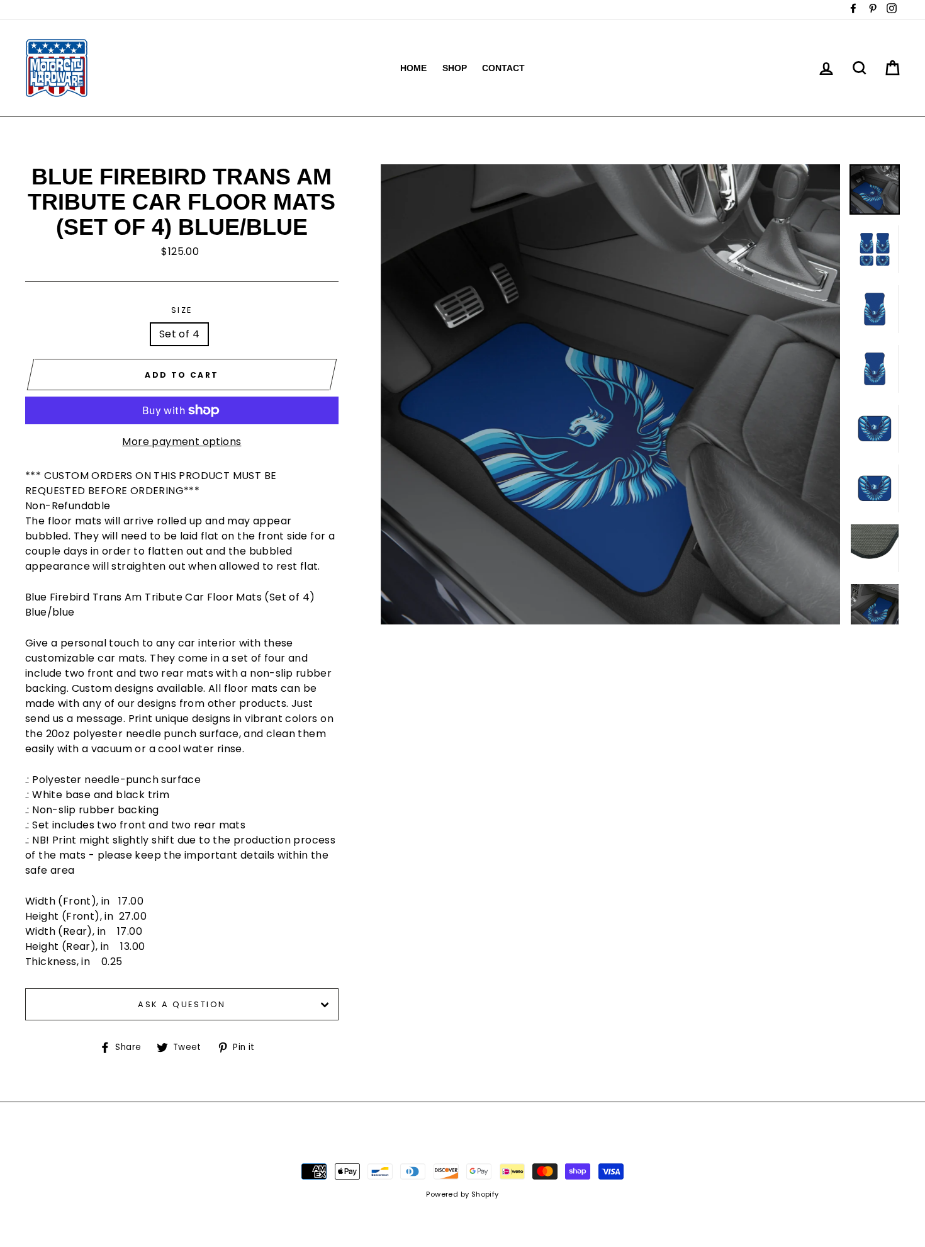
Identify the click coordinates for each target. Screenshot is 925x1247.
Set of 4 (179, 334)
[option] (611, 394)
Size (182, 310)
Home (413, 68)
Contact (503, 68)
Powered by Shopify (462, 1194)
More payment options (181, 441)
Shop (454, 68)
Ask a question (182, 1004)
